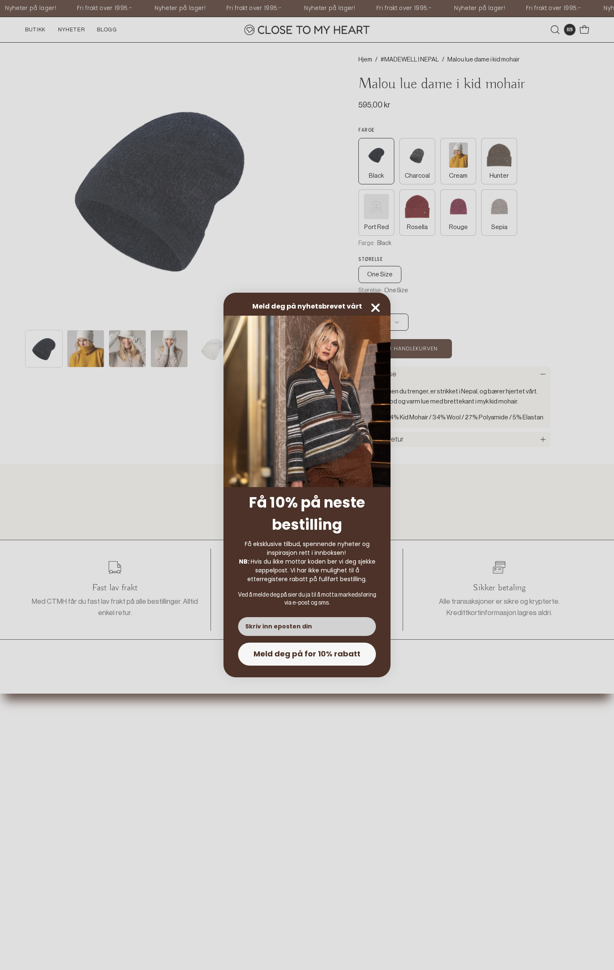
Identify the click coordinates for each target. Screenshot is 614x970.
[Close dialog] (375, 307)
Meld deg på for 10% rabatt (307, 653)
